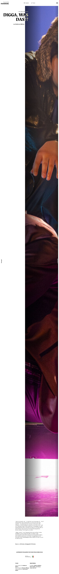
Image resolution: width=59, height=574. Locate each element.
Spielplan (27, 3)
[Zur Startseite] (5, 3)
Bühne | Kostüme (18, 568)
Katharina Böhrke (37, 565)
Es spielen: (32, 565)
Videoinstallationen (18, 569)
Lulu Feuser (38, 566)
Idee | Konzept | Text (19, 565)
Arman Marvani (33, 568)
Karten (34, 3)
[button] (57, 3)
